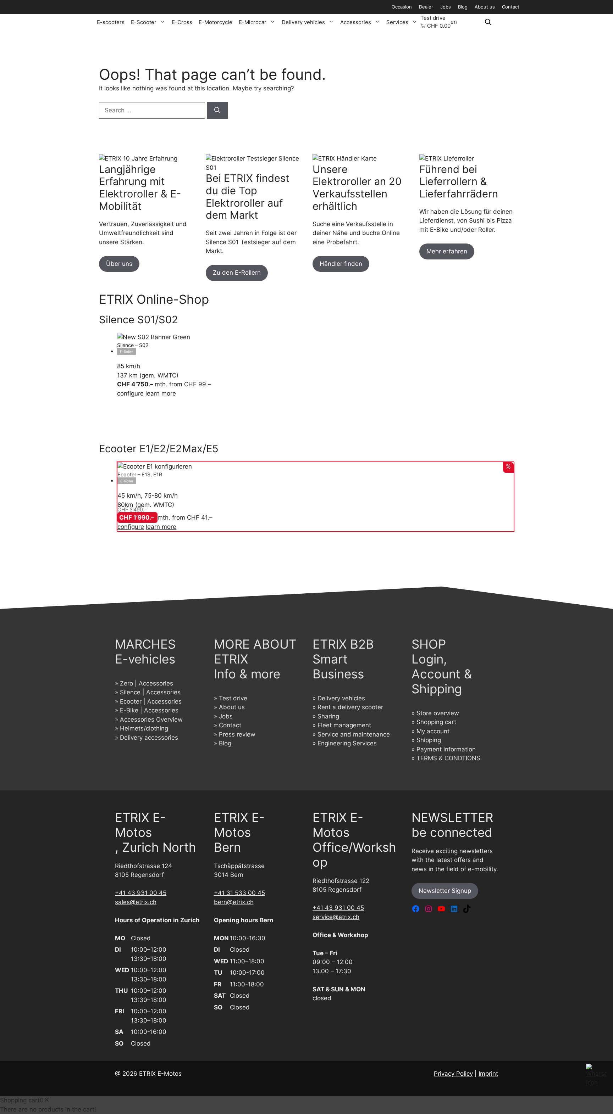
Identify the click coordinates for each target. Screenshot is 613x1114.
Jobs (445, 7)
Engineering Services (347, 743)
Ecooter (131, 701)
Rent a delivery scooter (350, 707)
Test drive (433, 18)
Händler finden (341, 263)
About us (485, 7)
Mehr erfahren (446, 251)
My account (432, 731)
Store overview (437, 713)
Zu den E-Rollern (237, 272)
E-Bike (129, 710)
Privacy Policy (453, 1073)
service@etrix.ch (336, 916)
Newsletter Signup (445, 890)
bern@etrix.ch (234, 902)
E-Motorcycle (215, 22)
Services (397, 22)
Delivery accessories (149, 737)
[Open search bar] (488, 22)
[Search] (217, 110)
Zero (126, 683)
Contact (510, 7)
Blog (463, 7)
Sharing (328, 716)
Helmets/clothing (144, 728)
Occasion (402, 7)
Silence (130, 692)
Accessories (355, 22)
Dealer (426, 7)
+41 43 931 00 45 (140, 892)
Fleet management (344, 725)
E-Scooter (143, 22)
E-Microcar (252, 22)
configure (130, 393)
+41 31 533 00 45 (239, 892)
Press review (237, 734)
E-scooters (111, 22)
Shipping (428, 740)
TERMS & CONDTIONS (448, 758)
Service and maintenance (353, 734)
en (454, 21)
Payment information (446, 749)
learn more (160, 393)
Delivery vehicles (303, 22)
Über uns (119, 263)
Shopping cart (436, 722)
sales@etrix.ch (135, 902)
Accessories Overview (151, 719)
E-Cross (182, 22)
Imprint (488, 1073)
